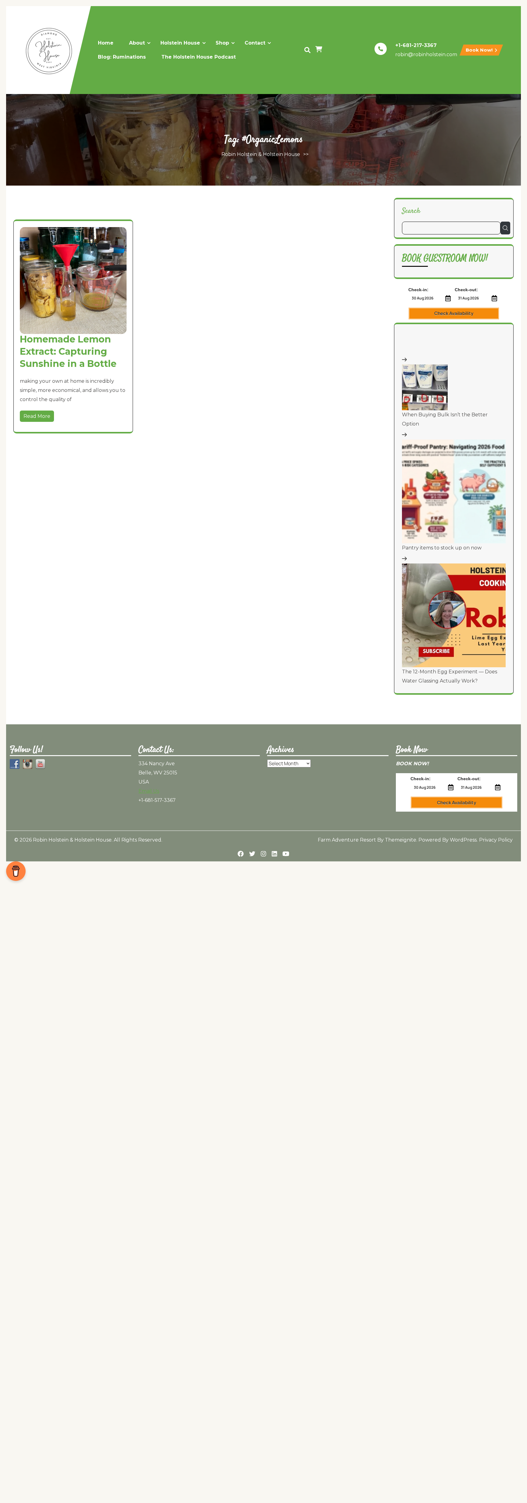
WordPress (463, 840)
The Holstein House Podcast (198, 57)
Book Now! (480, 50)
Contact (255, 43)
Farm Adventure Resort (347, 840)
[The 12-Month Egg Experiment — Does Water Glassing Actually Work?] (454, 615)
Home (105, 43)
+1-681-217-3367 (416, 45)
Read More (36, 416)
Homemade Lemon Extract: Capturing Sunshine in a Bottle (68, 351)
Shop (222, 43)
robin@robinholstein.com (426, 54)
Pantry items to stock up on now (442, 548)
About (137, 43)
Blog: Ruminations (122, 57)
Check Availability (453, 313)
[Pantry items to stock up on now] (454, 491)
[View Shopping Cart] (319, 50)
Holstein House (180, 43)
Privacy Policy (496, 840)
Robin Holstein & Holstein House (260, 154)
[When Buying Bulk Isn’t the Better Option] (425, 387)
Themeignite (400, 840)
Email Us (148, 791)
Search (411, 210)
